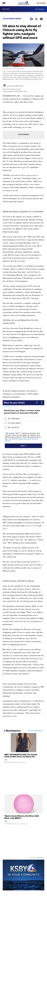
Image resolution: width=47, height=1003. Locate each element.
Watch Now (40, 3)
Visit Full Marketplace (35, 730)
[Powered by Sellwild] (39, 857)
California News (12, 19)
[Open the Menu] (4, 3)
